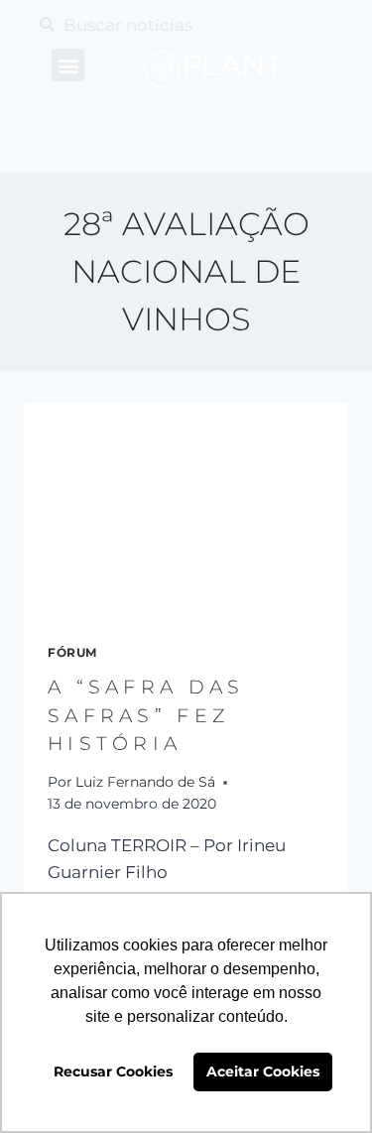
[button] (68, 65)
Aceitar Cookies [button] (262, 1071)
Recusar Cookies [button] (113, 1071)
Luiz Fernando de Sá (145, 782)
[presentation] (186, 511)
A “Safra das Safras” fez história (146, 715)
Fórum (72, 652)
